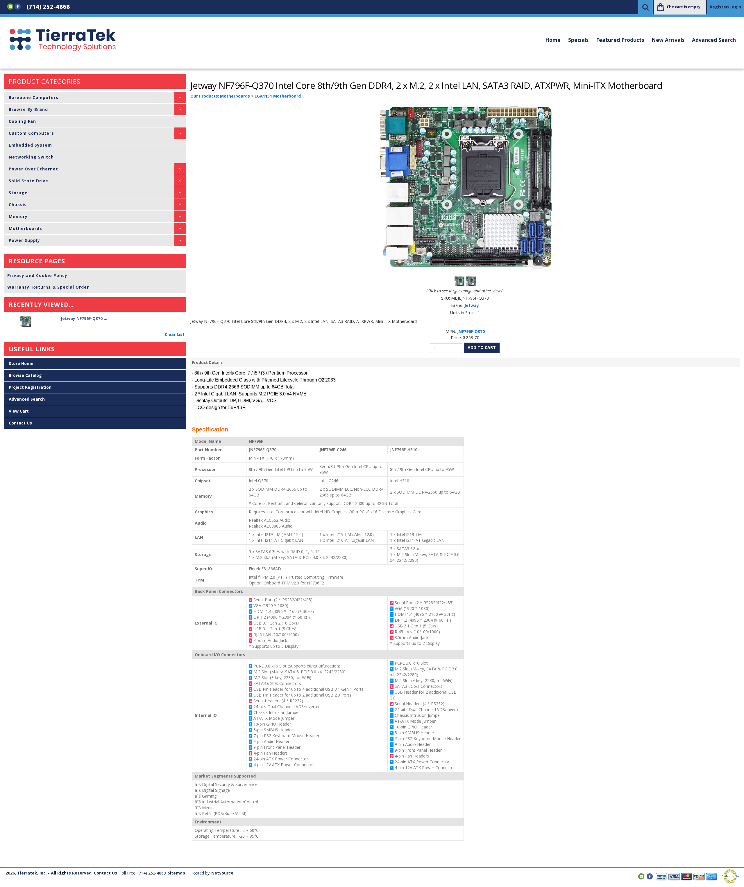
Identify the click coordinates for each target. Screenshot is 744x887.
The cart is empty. (684, 6)
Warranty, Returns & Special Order (48, 287)
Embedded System (30, 145)
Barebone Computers (33, 97)
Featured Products (620, 39)
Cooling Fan (22, 121)
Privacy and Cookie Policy (37, 275)
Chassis (18, 204)
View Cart (19, 411)
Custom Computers (31, 133)
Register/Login (725, 7)
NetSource (222, 873)
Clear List (175, 334)
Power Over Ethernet (33, 169)
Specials (578, 39)
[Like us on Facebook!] (18, 6)
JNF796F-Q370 (471, 331)
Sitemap (176, 873)
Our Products (204, 96)
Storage (18, 192)
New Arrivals (668, 39)
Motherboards (25, 228)
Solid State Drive (28, 180)
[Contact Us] (10, 6)
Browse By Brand (28, 109)
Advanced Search (714, 39)
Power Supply (24, 240)
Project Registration (30, 387)
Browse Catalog (25, 375)
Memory (18, 216)
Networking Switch (31, 157)
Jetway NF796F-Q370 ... (84, 318)
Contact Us (20, 423)
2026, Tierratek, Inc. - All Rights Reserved (49, 873)
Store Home (21, 363)
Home (553, 39)
